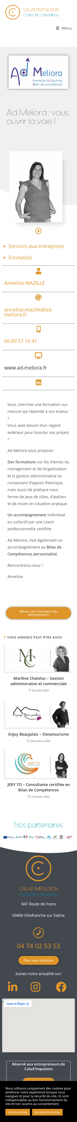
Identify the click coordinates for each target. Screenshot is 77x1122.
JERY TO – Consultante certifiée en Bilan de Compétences (38, 787)
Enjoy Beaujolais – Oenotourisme (38, 734)
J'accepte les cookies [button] (47, 1112)
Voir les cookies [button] (17, 1112)
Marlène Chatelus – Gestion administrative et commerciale (38, 681)
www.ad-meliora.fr (25, 367)
